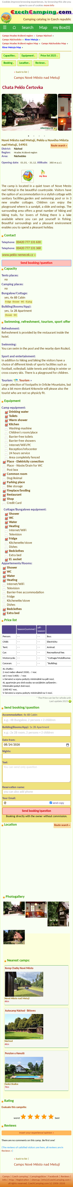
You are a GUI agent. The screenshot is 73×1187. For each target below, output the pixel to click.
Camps (6, 1176)
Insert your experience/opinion (36, 1133)
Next (69, 113)
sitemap (35, 1180)
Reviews (40, 63)
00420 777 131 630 (28, 242)
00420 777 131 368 (28, 248)
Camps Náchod (44, 36)
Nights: (6, 751)
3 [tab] (39, 136)
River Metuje (31, 40)
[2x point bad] (30, 1117)
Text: (5, 762)
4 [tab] (44, 136)
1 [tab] (28, 136)
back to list (21, 72)
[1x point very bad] (23, 1117)
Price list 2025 (48, 56)
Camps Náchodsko (12, 40)
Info (4, 1180)
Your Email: (9, 798)
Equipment (28, 56)
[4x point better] (44, 1117)
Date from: (8, 740)
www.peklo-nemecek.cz (17, 255)
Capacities (9, 56)
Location (24, 63)
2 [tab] (34, 136)
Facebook (53, 1176)
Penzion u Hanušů (14, 1053)
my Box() (61, 28)
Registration (22, 1180)
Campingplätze (38, 1176)
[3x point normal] (37, 1117)
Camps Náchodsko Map (53, 43)
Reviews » (7, 1151)
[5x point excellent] (51, 1117)
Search (27, 28)
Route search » (59, 145)
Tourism (24, 380)
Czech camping (20, 1176)
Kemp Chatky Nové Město (19, 968)
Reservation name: (13, 787)
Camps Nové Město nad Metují (37, 78)
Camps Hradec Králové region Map (20, 43)
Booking (8, 63)
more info (49, 5)
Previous (4, 113)
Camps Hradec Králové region (17, 36)
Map (43, 28)
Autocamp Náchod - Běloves (20, 1011)
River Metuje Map (11, 47)
